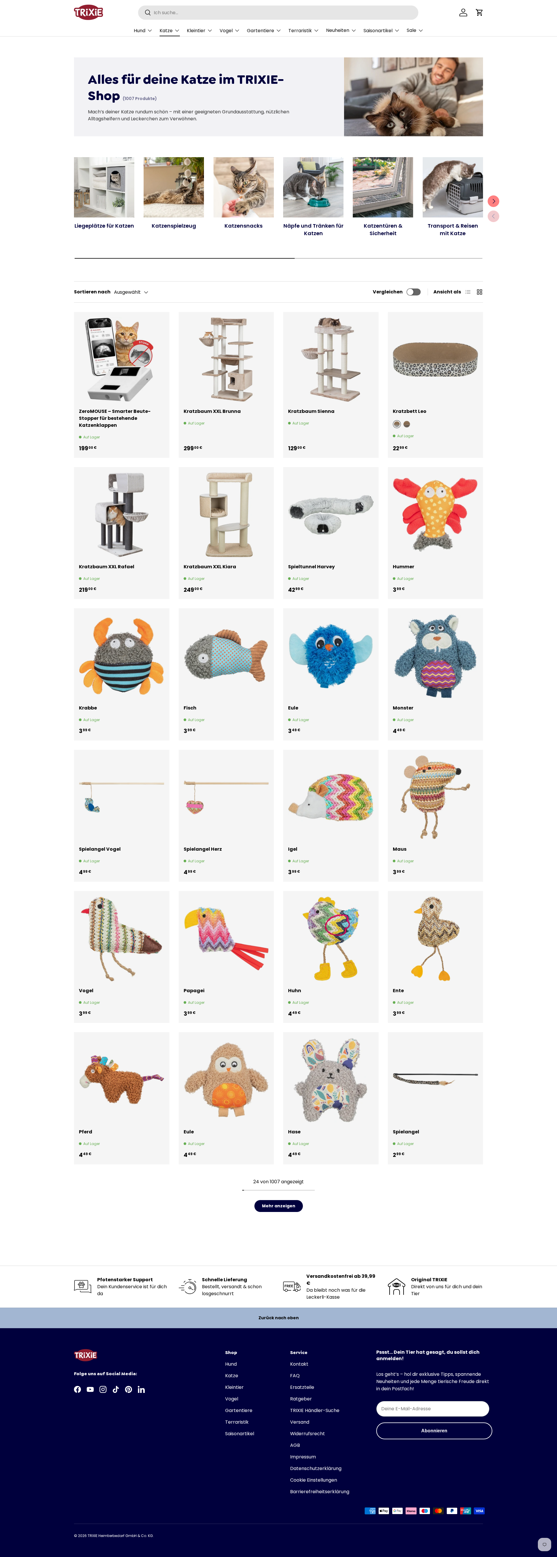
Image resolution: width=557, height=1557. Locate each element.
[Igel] (331, 797)
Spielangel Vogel (100, 849)
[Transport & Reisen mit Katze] (453, 187)
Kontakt (299, 1364)
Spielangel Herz (203, 849)
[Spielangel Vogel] (121, 797)
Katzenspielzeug (174, 225)
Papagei (194, 990)
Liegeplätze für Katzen (104, 225)
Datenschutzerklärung (315, 1468)
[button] (479, 12)
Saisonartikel (378, 30)
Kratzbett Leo (409, 411)
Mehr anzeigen (278, 1206)
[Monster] (435, 656)
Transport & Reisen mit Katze (453, 229)
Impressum (303, 1456)
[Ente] (435, 938)
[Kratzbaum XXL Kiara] (226, 515)
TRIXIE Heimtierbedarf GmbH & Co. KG (120, 1535)
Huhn (294, 990)
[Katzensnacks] (244, 187)
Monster (403, 708)
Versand (299, 1422)
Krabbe (88, 708)
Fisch (190, 708)
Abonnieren (434, 1430)
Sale (411, 30)
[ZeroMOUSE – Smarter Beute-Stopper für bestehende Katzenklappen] (121, 359)
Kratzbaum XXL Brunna (212, 411)
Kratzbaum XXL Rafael (106, 566)
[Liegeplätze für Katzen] (104, 187)
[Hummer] (435, 515)
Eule (293, 708)
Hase (294, 1131)
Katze (166, 30)
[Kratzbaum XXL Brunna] (226, 359)
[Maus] (435, 797)
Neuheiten (337, 30)
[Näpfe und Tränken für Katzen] (313, 187)
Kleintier (196, 30)
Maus (399, 849)
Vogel (226, 30)
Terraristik (300, 30)
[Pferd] (121, 1080)
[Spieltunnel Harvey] (331, 515)
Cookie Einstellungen (313, 1480)
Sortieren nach (92, 291)
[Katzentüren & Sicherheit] (383, 187)
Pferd (85, 1131)
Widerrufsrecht (307, 1433)
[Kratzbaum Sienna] (331, 359)
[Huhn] (331, 938)
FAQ (295, 1375)
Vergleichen (388, 291)
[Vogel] (121, 938)
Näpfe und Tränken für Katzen (313, 229)
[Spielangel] (435, 1080)
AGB (295, 1445)
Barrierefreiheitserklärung (319, 1491)
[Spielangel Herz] (226, 797)
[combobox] (278, 13)
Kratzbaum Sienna (311, 411)
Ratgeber (301, 1399)
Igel (292, 849)
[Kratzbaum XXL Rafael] (121, 515)
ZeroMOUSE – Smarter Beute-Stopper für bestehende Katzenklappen (115, 418)
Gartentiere (260, 30)
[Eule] (331, 656)
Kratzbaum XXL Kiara (210, 566)
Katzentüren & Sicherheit (383, 229)
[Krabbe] (121, 656)
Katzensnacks (244, 225)
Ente (398, 990)
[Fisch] (226, 656)
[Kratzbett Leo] (435, 359)
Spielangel (406, 1131)
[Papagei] (226, 938)
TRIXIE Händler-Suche (314, 1410)
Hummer (403, 566)
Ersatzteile (302, 1387)
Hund (139, 30)
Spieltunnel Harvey (311, 566)
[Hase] (331, 1080)
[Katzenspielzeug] (174, 187)
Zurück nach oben (278, 1318)
